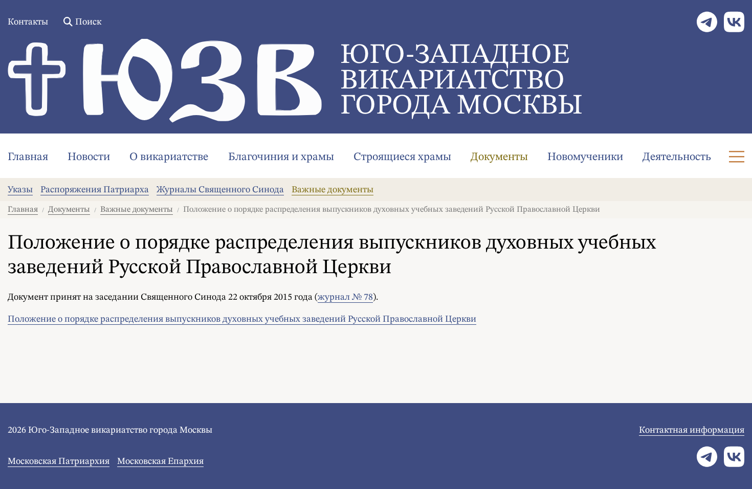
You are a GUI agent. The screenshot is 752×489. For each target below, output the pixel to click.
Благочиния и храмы (281, 157)
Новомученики (585, 157)
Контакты (28, 22)
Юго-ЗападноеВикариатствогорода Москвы (461, 81)
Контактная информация (691, 430)
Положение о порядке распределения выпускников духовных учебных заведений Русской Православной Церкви (242, 319)
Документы (499, 157)
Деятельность (677, 157)
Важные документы (332, 189)
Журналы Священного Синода (220, 189)
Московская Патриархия (58, 461)
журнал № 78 (345, 297)
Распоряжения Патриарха (94, 189)
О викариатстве (168, 157)
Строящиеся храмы (402, 157)
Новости (89, 157)
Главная (28, 157)
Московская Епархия (160, 461)
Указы (20, 189)
